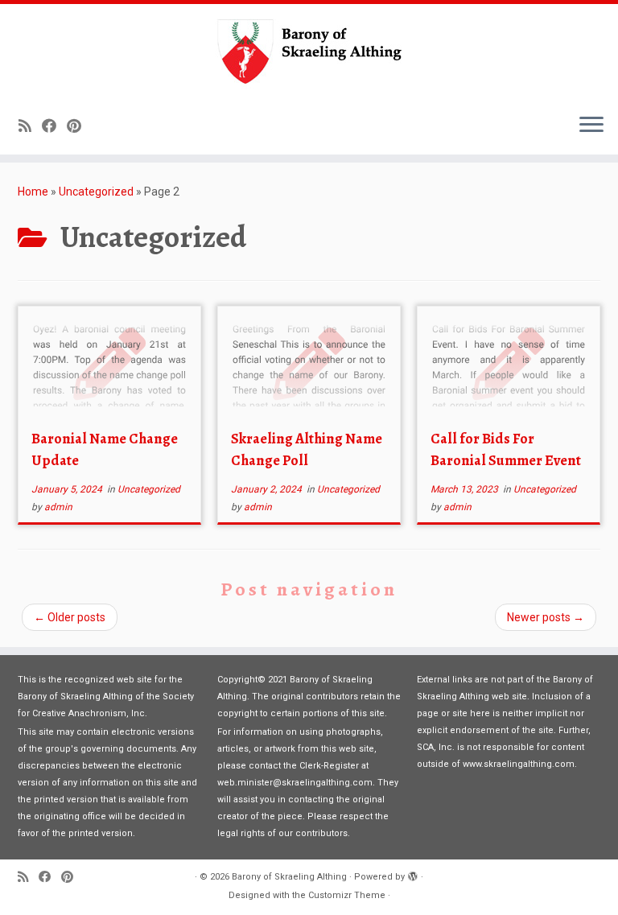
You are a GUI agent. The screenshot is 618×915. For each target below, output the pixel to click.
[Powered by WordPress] (412, 874)
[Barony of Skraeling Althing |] (309, 52)
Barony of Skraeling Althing (289, 877)
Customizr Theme (346, 895)
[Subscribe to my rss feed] (30, 125)
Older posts (69, 617)
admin (58, 507)
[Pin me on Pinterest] (79, 125)
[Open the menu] (591, 125)
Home (33, 191)
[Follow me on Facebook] (54, 125)
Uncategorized (96, 191)
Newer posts (545, 617)
